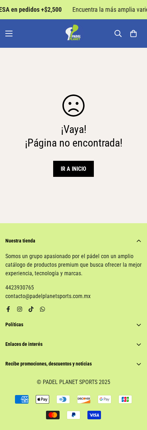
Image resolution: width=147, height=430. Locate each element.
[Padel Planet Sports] (73, 33)
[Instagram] (19, 309)
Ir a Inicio (73, 168)
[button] (133, 33)
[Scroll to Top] (134, 392)
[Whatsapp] (42, 309)
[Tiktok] (31, 309)
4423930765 (19, 287)
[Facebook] (8, 309)
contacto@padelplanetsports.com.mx (48, 296)
